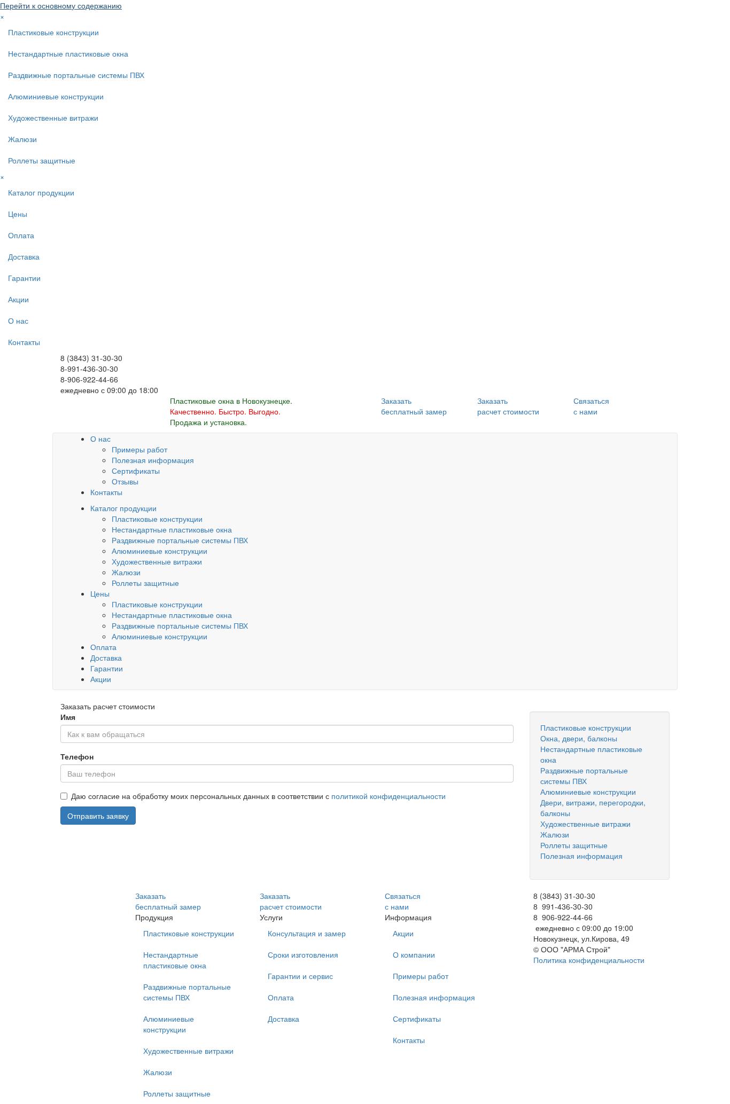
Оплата (21, 235)
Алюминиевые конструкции (56, 96)
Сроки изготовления (303, 954)
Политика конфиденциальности (588, 959)
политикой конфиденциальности (388, 795)
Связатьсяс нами (591, 406)
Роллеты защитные (41, 160)
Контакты (24, 341)
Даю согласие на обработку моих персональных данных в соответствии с (258, 795)
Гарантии (24, 277)
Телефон (77, 756)
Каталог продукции (41, 192)
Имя (67, 716)
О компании (414, 954)
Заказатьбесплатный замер (414, 406)
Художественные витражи (53, 117)
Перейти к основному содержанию (61, 5)
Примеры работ (139, 449)
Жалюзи (22, 139)
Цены (17, 213)
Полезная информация (153, 460)
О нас (18, 320)
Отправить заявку (98, 815)
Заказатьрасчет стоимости (508, 406)
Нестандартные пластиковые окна (68, 53)
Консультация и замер (307, 933)
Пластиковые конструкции (53, 32)
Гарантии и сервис (300, 975)
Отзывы (125, 481)
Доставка (24, 256)
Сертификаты (136, 470)
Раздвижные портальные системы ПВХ (76, 74)
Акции (18, 299)
